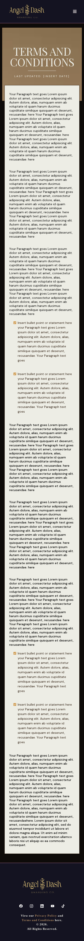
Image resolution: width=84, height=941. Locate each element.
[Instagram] (31, 906)
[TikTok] (63, 906)
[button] (75, 12)
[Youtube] (52, 906)
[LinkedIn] (42, 906)
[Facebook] (21, 906)
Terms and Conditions (38, 920)
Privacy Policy (46, 915)
